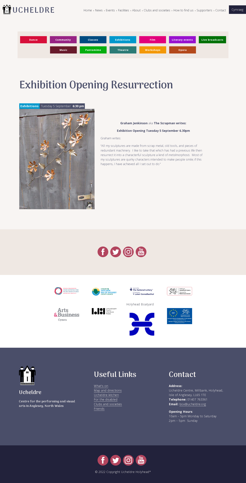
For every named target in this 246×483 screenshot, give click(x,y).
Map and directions (108, 390)
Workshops (152, 50)
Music (63, 50)
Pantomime (93, 50)
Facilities (123, 10)
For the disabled (105, 399)
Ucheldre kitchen (106, 395)
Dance (33, 39)
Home (88, 10)
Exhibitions (122, 39)
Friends (99, 409)
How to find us (183, 10)
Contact (220, 10)
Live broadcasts (212, 39)
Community (63, 39)
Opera (182, 50)
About (136, 10)
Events (110, 10)
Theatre (123, 50)
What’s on (101, 386)
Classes (93, 39)
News (99, 10)
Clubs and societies (157, 10)
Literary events (182, 39)
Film (152, 39)
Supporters (204, 10)
